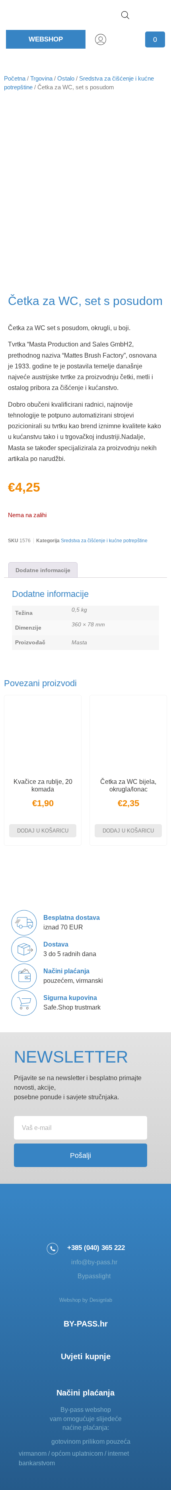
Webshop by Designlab (85, 1300)
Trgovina (41, 78)
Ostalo (65, 78)
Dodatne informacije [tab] (43, 570)
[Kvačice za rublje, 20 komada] (42, 733)
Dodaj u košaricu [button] (42, 831)
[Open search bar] (125, 15)
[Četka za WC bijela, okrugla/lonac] (128, 733)
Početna (14, 78)
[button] (155, 15)
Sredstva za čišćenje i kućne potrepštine (104, 540)
